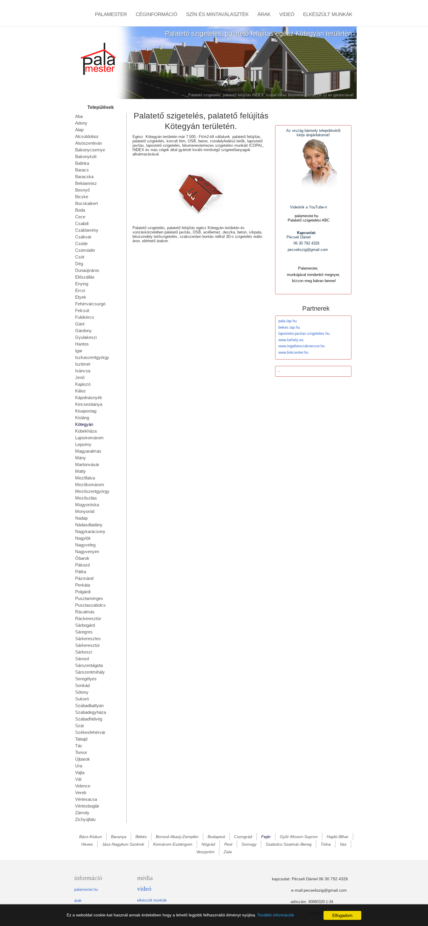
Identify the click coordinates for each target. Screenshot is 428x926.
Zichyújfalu (85, 819)
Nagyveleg (85, 544)
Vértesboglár (87, 805)
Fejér (266, 836)
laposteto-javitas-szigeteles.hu (304, 333)
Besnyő (82, 189)
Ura (78, 765)
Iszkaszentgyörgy (92, 357)
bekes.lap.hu (289, 327)
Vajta (79, 772)
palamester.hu (86, 889)
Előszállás (85, 277)
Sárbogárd (85, 625)
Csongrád (243, 836)
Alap (79, 129)
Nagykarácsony (90, 531)
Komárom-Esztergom (172, 844)
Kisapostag (85, 410)
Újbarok (82, 759)
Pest (228, 844)
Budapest (216, 836)
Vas (343, 844)
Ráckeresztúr (88, 618)
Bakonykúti (85, 156)
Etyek (80, 297)
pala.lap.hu (287, 321)
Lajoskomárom (89, 437)
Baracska (84, 176)
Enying (81, 283)
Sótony (82, 692)
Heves (87, 844)
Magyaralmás (88, 451)
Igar (78, 350)
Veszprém (205, 851)
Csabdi (82, 223)
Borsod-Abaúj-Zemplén (177, 836)
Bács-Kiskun (90, 836)
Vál (78, 779)
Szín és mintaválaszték (217, 14)
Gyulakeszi (86, 337)
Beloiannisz (86, 183)
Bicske (81, 196)
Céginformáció (156, 14)
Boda (80, 210)
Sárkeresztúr (87, 645)
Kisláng (82, 417)
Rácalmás (85, 611)
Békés (141, 836)
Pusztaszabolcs (90, 605)
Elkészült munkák (327, 14)
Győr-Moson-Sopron (299, 836)
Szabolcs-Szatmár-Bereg (289, 844)
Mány (80, 457)
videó (144, 888)
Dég (79, 263)
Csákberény (86, 230)
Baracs (82, 169)
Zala (228, 851)
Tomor (81, 752)
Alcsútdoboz (87, 136)
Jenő (79, 377)
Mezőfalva (85, 477)
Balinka (82, 163)
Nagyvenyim (87, 551)
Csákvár (83, 236)
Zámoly (82, 812)
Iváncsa (82, 370)
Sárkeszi (83, 651)
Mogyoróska (87, 504)
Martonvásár (87, 464)
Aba (79, 116)
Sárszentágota (89, 665)
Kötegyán (84, 424)
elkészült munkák (152, 900)
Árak (263, 14)
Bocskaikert (86, 203)
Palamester (111, 14)
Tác (78, 745)
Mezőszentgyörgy (92, 491)
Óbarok (82, 558)
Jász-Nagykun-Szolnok (123, 844)
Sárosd (82, 658)
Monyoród (84, 511)
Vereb (80, 792)
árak (78, 900)
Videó (286, 14)
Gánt (79, 323)
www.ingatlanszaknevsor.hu (301, 346)
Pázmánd (84, 578)
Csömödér (85, 250)
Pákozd (82, 564)
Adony (81, 123)
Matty (80, 471)
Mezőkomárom (89, 484)
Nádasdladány (88, 524)
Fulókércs (84, 317)
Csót (79, 256)
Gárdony (83, 330)
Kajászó (83, 384)
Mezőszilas (86, 497)
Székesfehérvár (90, 732)
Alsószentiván (88, 143)
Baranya (118, 836)
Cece (80, 216)
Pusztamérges (89, 598)
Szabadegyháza (90, 712)
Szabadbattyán (89, 705)
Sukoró (82, 698)
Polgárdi (83, 591)
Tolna (326, 844)
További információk (275, 915)
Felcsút (82, 310)
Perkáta (82, 584)
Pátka (80, 571)
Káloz (80, 390)
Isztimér (83, 364)
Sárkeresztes (88, 638)
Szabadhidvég (88, 718)
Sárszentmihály (90, 672)
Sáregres (84, 631)
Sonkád (82, 685)
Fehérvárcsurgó (90, 303)
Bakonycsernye (90, 149)
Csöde (81, 243)
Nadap (81, 518)
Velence (82, 785)
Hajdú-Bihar (338, 836)
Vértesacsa (86, 799)
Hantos (82, 343)
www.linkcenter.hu (293, 352)
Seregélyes (86, 678)
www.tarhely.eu (290, 340)
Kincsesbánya (88, 404)
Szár (79, 725)
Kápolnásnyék (88, 397)
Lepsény (83, 444)
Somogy (249, 844)
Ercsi (80, 290)
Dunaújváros (87, 270)
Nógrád (208, 844)
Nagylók (83, 538)
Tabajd (81, 738)
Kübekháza (86, 431)
